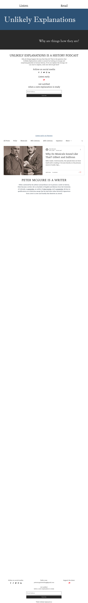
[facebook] (39, 72)
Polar (15, 141)
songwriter (59, 189)
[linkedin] (49, 72)
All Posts (7, 141)
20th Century (48, 141)
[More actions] (81, 150)
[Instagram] (46, 72)
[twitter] (44, 72)
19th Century (35, 141)
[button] (82, 141)
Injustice (59, 141)
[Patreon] (44, 80)
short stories (47, 189)
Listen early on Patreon (44, 136)
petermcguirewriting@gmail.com (44, 582)
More (68, 141)
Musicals (24, 141)
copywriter (30, 189)
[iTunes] (41, 72)
